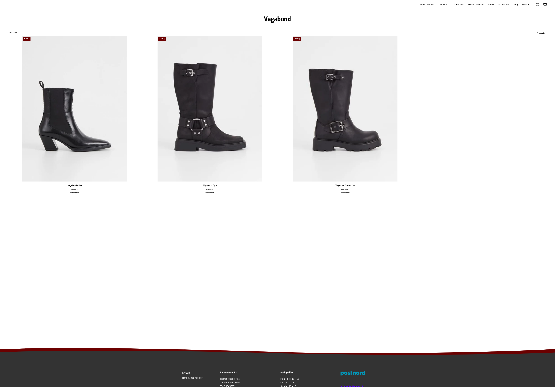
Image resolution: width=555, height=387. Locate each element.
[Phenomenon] (11, 4)
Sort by (11, 32)
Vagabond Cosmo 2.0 (345, 185)
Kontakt (186, 372)
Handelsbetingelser (192, 377)
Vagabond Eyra (210, 185)
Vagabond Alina (75, 185)
